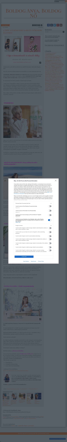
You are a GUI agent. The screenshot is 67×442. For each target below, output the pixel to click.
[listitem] (33, 203)
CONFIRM (24, 256)
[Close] (56, 181)
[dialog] (33, 221)
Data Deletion (26, 261)
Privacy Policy (41, 261)
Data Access (33, 261)
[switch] (49, 206)
